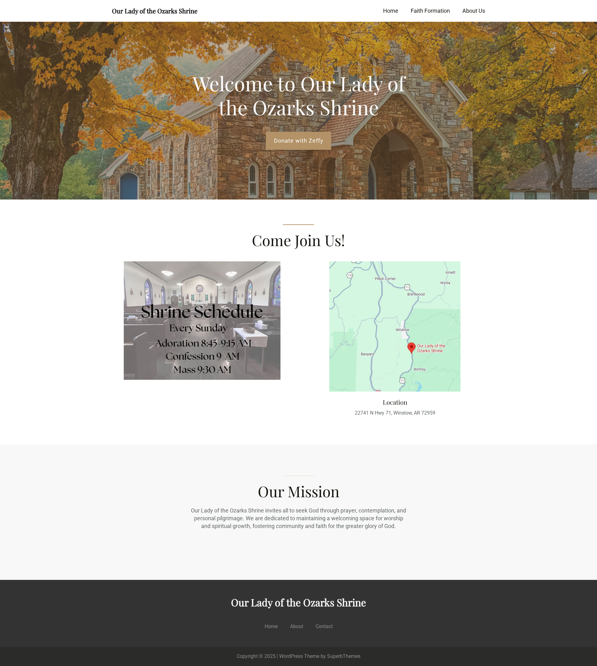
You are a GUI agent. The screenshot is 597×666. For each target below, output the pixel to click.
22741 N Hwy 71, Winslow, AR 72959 (395, 413)
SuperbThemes (343, 656)
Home (390, 10)
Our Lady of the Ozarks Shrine (154, 11)
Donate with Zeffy (298, 140)
